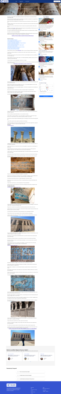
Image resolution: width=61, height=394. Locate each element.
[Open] (45, 87)
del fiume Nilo (19, 50)
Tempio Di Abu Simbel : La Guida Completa (12, 245)
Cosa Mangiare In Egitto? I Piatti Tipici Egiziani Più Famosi (14, 187)
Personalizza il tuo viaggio (57, 1)
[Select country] (46, 87)
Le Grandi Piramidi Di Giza (10, 125)
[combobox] (41, 87)
